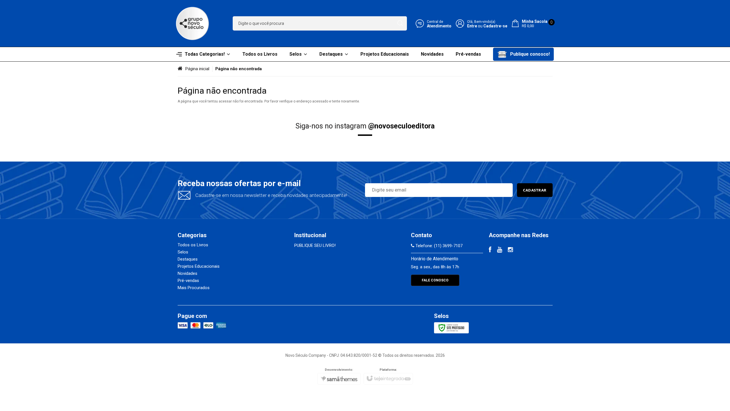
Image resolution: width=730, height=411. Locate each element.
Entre (472, 26)
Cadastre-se (495, 26)
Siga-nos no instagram (365, 126)
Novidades (187, 273)
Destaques (188, 259)
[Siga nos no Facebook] (490, 250)
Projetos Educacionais (199, 266)
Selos (183, 252)
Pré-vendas (188, 280)
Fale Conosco (435, 280)
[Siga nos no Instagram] (510, 250)
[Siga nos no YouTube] (499, 250)
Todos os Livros (193, 244)
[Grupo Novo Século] (192, 23)
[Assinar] (535, 190)
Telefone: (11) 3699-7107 (438, 245)
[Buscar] (400, 23)
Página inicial (197, 68)
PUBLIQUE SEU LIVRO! (315, 245)
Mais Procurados (194, 287)
